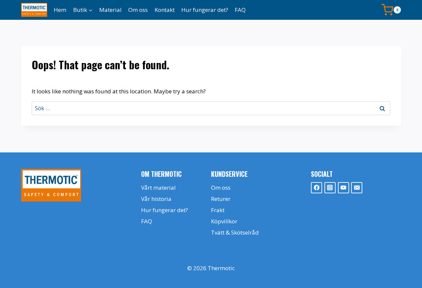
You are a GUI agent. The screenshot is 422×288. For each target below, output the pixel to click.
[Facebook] (316, 187)
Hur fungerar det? (204, 10)
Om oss (138, 10)
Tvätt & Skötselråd (235, 232)
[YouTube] (343, 187)
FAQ (240, 10)
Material (110, 10)
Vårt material (158, 187)
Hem (60, 10)
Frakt (218, 210)
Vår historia (156, 199)
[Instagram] (330, 187)
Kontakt (165, 10)
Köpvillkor (224, 221)
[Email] (356, 187)
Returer (220, 199)
